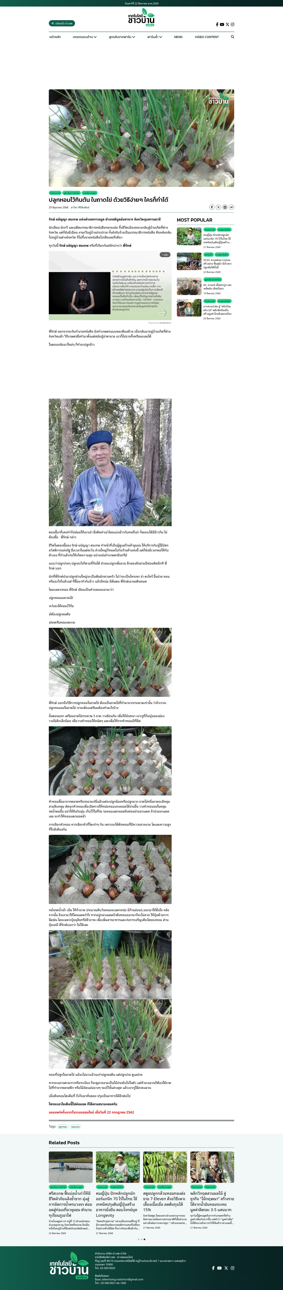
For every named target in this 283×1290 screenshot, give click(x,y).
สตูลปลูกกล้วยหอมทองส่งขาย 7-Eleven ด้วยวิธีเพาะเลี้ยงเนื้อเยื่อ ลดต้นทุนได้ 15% (164, 1201)
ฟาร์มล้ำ (152, 36)
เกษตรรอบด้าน (83, 36)
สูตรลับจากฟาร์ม (120, 36)
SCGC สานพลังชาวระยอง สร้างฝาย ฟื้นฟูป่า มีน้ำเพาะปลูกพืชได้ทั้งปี (217, 263)
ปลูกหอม (62, 1126)
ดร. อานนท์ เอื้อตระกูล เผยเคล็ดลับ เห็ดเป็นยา (217, 287)
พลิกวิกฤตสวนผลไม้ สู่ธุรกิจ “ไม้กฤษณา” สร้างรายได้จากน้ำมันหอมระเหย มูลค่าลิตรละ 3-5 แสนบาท (212, 1201)
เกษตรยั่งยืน (224, 229)
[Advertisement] (141, 64)
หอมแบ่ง (75, 1126)
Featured (55, 193)
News (178, 36)
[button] (138, 1239)
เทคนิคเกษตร (89, 193)
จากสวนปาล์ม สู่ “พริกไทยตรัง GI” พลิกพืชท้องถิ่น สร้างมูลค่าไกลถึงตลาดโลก (217, 310)
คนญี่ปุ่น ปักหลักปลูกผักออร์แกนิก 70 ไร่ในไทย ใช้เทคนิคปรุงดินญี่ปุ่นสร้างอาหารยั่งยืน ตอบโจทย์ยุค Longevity (217, 242)
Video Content (207, 36)
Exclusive (197, 1187)
